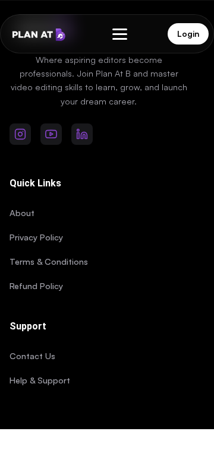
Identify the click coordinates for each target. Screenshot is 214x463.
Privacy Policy (36, 237)
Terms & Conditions (49, 261)
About (22, 212)
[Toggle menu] (119, 34)
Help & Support (40, 380)
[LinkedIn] (82, 134)
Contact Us (32, 355)
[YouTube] (51, 134)
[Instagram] (20, 134)
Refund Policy (36, 285)
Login (188, 33)
